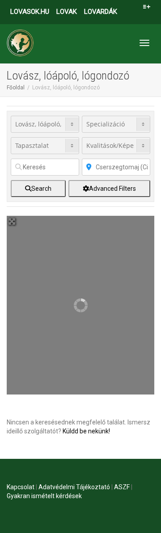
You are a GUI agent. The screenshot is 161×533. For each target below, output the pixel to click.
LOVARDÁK (100, 12)
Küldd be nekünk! (86, 431)
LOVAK (66, 12)
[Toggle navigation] (144, 42)
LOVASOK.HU (29, 12)
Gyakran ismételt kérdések (44, 495)
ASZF (122, 487)
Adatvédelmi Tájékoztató (74, 487)
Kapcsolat (20, 487)
